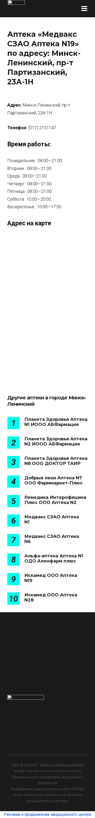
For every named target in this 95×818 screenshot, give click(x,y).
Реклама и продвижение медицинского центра (47, 814)
